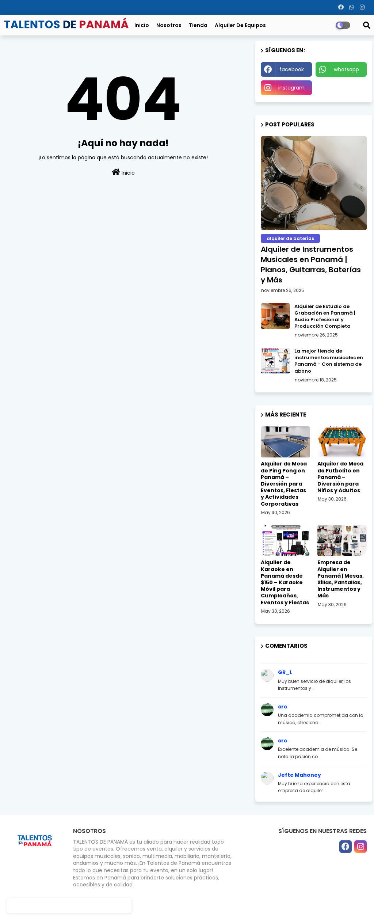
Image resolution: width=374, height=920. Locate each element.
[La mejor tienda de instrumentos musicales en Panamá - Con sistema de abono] (275, 360)
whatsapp (346, 69)
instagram (291, 87)
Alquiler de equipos (240, 25)
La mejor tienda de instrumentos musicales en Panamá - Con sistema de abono (328, 361)
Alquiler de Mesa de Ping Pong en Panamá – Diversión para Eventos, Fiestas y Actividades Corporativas (284, 483)
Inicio (141, 25)
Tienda (198, 25)
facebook (291, 69)
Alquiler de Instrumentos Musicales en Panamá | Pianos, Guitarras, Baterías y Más (311, 264)
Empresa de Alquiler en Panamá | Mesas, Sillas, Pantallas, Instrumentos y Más (340, 579)
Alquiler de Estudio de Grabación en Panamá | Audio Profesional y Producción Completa (324, 316)
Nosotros (169, 25)
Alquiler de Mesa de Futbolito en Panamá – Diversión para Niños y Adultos (340, 477)
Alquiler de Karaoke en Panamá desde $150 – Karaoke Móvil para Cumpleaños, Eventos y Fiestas (285, 582)
